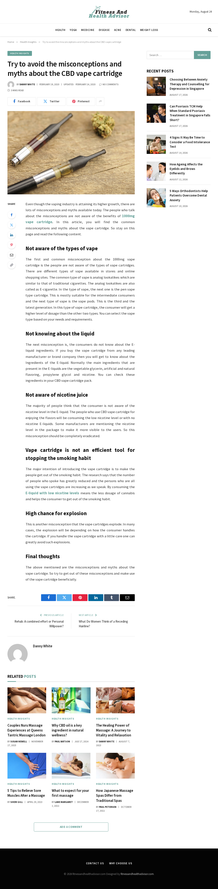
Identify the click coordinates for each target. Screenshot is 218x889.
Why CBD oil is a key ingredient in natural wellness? (67, 730)
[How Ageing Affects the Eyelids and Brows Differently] (156, 171)
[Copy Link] (11, 265)
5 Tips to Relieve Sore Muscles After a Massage (26, 793)
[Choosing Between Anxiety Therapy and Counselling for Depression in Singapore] (156, 86)
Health (60, 30)
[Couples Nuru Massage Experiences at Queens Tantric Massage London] (26, 700)
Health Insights (19, 53)
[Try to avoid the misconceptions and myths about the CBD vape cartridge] (71, 152)
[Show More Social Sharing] (100, 101)
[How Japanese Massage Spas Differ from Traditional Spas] (115, 766)
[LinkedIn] (11, 235)
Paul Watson (62, 741)
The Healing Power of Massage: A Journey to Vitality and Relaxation (113, 730)
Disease (104, 30)
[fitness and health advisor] (109, 11)
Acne (117, 30)
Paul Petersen (107, 806)
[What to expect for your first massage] (71, 766)
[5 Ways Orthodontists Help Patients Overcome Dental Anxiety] (156, 197)
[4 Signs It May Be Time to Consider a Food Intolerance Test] (156, 144)
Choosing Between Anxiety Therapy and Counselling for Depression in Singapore (189, 84)
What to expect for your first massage (70, 793)
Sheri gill (16, 802)
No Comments (111, 84)
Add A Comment (71, 827)
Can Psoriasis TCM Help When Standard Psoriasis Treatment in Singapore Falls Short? (190, 113)
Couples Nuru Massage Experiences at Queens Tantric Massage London (26, 730)
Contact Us (95, 863)
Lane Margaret (64, 802)
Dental (131, 30)
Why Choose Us (120, 863)
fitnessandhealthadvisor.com (137, 874)
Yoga (73, 30)
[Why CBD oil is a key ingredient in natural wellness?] (71, 700)
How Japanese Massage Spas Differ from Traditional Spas (114, 795)
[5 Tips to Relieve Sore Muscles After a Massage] (26, 766)
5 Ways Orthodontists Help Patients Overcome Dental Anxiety (189, 195)
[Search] (209, 30)
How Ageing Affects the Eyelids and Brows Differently (186, 168)
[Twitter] (11, 225)
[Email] (11, 255)
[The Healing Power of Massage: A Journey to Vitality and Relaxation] (115, 700)
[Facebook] (11, 215)
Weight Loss (149, 30)
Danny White (27, 84)
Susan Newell (18, 741)
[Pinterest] (11, 245)
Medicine (87, 30)
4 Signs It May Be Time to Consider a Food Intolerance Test (190, 142)
